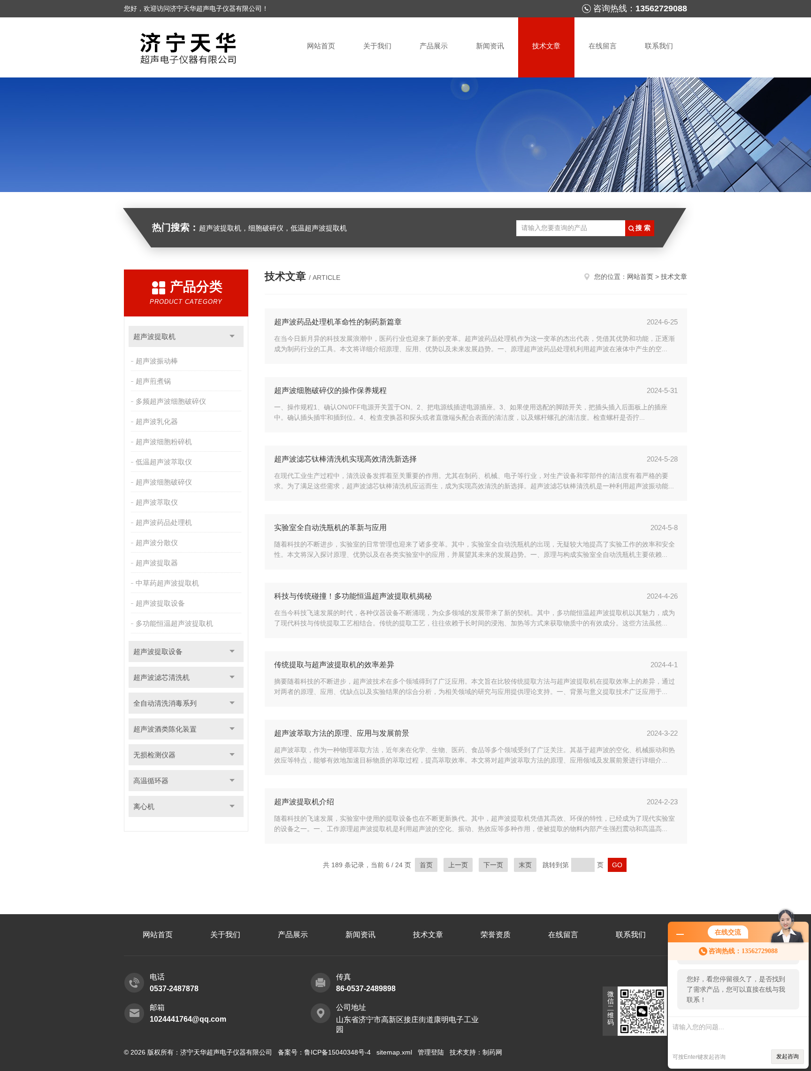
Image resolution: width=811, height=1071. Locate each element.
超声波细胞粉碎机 (164, 442)
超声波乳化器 (157, 421)
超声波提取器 (157, 563)
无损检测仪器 (154, 755)
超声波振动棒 (157, 361)
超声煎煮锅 (153, 381)
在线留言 (603, 46)
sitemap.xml (394, 1052)
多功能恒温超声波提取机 (174, 623)
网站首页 (321, 46)
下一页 (493, 865)
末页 (525, 865)
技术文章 (546, 46)
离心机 (143, 806)
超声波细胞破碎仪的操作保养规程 (330, 390)
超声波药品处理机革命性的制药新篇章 (338, 322)
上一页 (458, 865)
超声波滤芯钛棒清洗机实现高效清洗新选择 (345, 459)
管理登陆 (431, 1052)
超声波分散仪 (157, 543)
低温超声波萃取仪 (164, 462)
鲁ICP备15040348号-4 (337, 1052)
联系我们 (659, 46)
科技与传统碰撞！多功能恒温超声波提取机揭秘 (353, 596)
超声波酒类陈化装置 (165, 729)
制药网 (492, 1052)
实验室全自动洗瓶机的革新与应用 (330, 528)
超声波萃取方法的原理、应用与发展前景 (341, 733)
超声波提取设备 (160, 603)
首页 (426, 865)
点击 (232, 336)
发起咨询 (787, 1056)
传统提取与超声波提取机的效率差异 (334, 665)
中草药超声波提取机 (167, 583)
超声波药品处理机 (164, 522)
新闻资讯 (490, 46)
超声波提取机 (154, 336)
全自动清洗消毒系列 (165, 703)
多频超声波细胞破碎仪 (171, 401)
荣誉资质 (496, 935)
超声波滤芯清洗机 (161, 677)
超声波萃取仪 (157, 502)
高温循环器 (150, 781)
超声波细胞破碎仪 (164, 482)
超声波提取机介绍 (304, 802)
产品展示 (434, 46)
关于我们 (377, 46)
